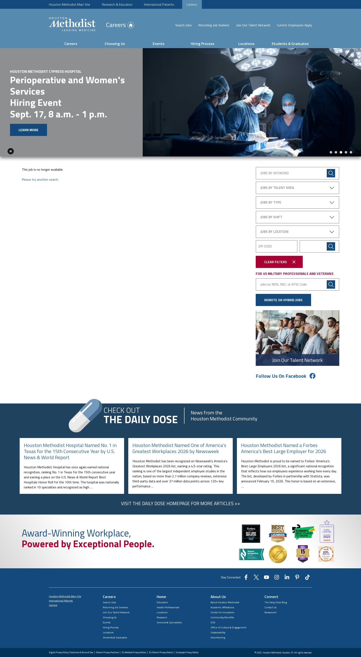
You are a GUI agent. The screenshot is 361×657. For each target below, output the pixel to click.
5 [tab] (351, 152)
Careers (191, 4)
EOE (213, 623)
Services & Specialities (169, 623)
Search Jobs (183, 25)
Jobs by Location (274, 231)
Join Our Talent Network (253, 25)
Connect (271, 597)
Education (162, 602)
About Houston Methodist (225, 602)
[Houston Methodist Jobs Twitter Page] (256, 578)
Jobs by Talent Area (277, 187)
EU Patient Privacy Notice (161, 652)
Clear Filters (275, 262)
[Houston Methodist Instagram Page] (276, 578)
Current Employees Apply (294, 25)
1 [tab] (331, 152)
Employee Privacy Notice (187, 652)
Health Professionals (168, 608)
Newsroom (270, 613)
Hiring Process (202, 43)
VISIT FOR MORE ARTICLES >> (180, 503)
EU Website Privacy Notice (134, 652)
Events (158, 43)
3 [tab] (341, 152)
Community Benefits (222, 618)
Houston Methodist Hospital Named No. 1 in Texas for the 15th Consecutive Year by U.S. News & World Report (70, 451)
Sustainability (218, 633)
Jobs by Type (270, 202)
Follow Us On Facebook (281, 376)
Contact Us (270, 608)
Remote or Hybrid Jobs (283, 300)
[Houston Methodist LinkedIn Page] (287, 578)
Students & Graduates (290, 43)
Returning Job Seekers (213, 25)
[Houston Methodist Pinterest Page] (297, 578)
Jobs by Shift (271, 217)
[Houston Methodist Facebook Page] (246, 578)
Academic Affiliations (222, 608)
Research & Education (117, 4)
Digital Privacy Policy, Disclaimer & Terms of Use (71, 652)
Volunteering (218, 638)
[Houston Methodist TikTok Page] (307, 578)
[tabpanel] (180, 102)
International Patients (159, 4)
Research (162, 618)
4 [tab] (346, 152)
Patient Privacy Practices (107, 652)
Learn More (28, 129)
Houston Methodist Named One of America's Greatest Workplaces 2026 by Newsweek (179, 448)
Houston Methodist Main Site (69, 4)
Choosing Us (115, 43)
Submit (331, 246)
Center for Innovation (222, 613)
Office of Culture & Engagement (228, 628)
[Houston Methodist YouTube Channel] (266, 578)
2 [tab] (336, 152)
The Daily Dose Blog (275, 602)
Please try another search (40, 179)
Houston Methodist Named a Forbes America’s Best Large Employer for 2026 (283, 448)
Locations (246, 43)
